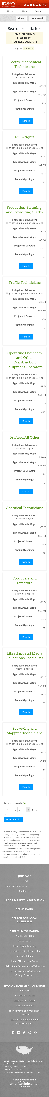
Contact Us (25, 891)
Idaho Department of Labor (24, 985)
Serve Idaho (24, 909)
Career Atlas (24, 940)
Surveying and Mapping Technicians (24, 730)
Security (23, 1067)
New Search (38, 18)
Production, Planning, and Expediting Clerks (24, 209)
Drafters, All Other (24, 437)
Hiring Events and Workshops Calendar (25, 1012)
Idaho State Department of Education (25, 966)
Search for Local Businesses (24, 920)
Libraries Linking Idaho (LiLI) (25, 951)
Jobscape (24, 876)
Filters (21, 18)
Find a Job (25, 990)
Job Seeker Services (25, 995)
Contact (39, 11)
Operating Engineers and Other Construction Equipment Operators (24, 360)
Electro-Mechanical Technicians (24, 64)
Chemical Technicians (24, 508)
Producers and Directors (24, 580)
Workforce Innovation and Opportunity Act (25, 1021)
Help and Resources (16, 885)
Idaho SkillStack (25, 956)
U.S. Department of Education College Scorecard (25, 973)
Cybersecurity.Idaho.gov (12, 1070)
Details (26, 120)
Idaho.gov (38, 1064)
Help (24, 11)
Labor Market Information (24, 900)
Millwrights (24, 137)
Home (10, 11)
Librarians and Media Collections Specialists (24, 655)
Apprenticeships (25, 1005)
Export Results (13, 819)
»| (6, 814)
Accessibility (8, 1067)
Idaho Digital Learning (25, 946)
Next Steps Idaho (25, 935)
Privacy (16, 1067)
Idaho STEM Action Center (25, 961)
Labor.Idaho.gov (27, 1064)
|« (6, 809)
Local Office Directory (24, 1000)
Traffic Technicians (24, 282)
